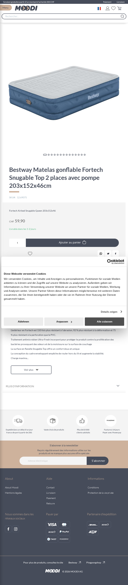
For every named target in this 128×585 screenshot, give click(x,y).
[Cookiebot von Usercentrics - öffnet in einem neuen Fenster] (109, 261)
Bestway (72, 562)
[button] (100, 8)
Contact (50, 487)
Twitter (108, 253)
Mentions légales (13, 492)
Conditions (93, 487)
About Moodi (11, 487)
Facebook (115, 253)
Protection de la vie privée (101, 492)
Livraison (121, 2)
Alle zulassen (104, 321)
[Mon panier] (120, 9)
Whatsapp (101, 253)
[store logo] (26, 8)
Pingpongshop (93, 562)
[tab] (64, 386)
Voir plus (28, 369)
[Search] (122, 15)
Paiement (107, 2)
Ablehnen (23, 321)
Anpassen (62, 321)
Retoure (50, 503)
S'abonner (98, 461)
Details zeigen (109, 311)
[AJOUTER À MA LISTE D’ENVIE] (30, 254)
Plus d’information (20, 386)
